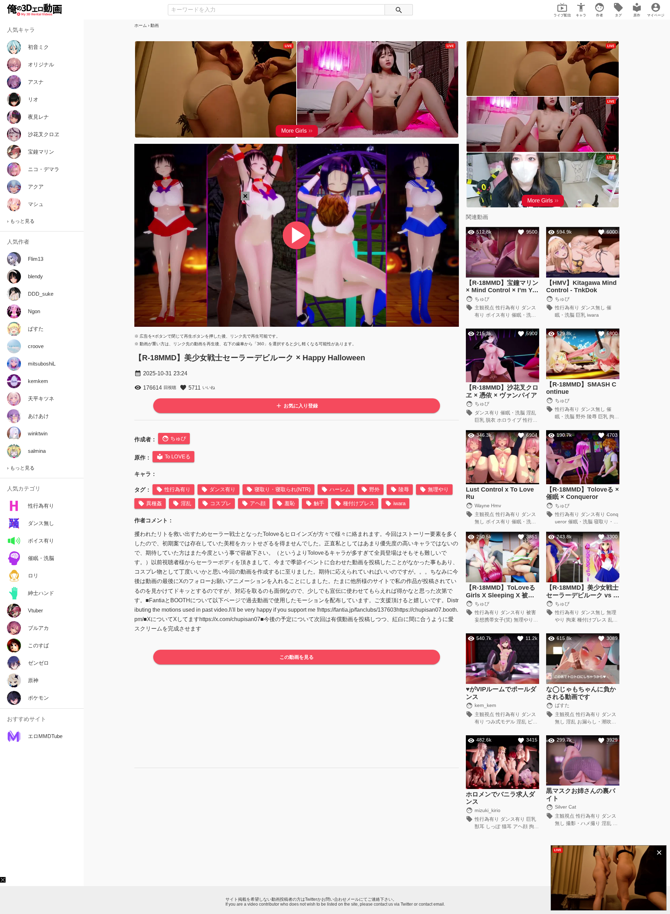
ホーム (140, 25)
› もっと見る (21, 221)
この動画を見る (297, 657)
